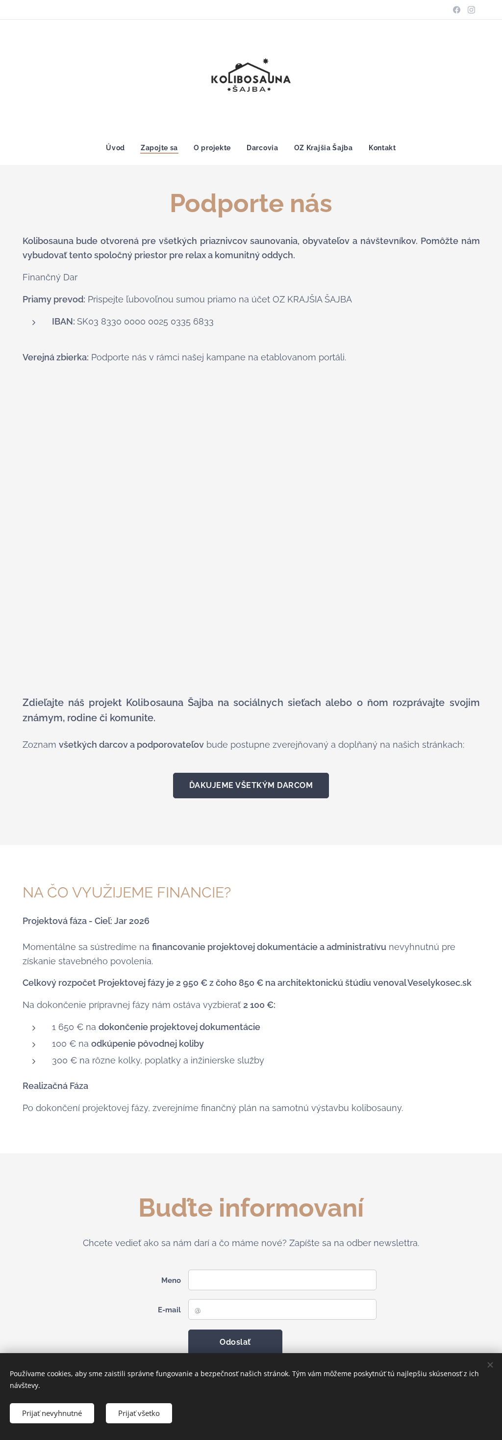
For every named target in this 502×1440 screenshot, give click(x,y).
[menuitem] (119, 148)
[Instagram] (471, 9)
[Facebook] (457, 9)
